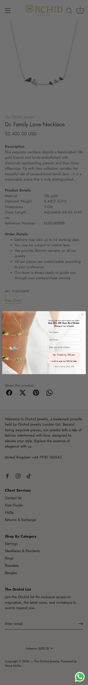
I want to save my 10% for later (64, 361)
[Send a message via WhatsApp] (80, 677)
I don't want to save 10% (64, 366)
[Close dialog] (82, 314)
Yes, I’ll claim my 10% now (64, 354)
